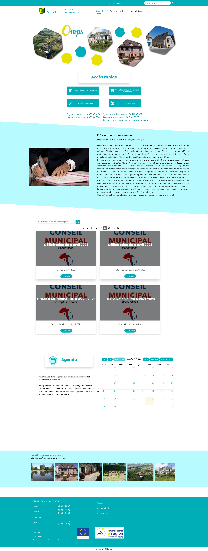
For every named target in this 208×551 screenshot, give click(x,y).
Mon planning (166, 359)
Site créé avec (100, 549)
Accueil (99, 11)
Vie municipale (116, 11)
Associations (136, 11)
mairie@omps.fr (72, 12)
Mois (146, 359)
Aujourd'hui (119, 359)
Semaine (154, 359)
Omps (51, 12)
